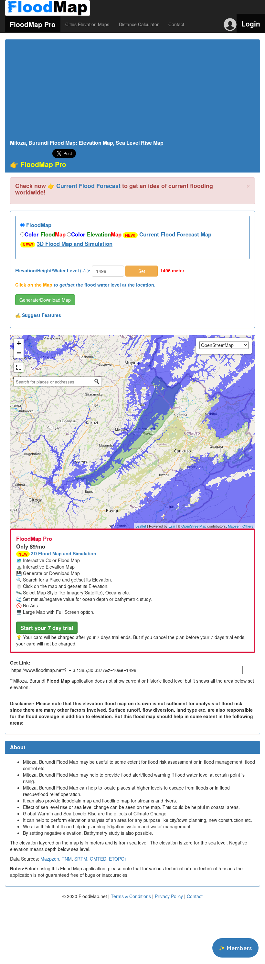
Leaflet (140, 526)
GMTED (98, 858)
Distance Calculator (139, 24)
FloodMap (38, 225)
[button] (47, 628)
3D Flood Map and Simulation (74, 243)
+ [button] (19, 343)
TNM (67, 858)
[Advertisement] (132, 91)
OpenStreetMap (193, 526)
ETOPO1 (118, 858)
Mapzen (234, 526)
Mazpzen (49, 858)
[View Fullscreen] (19, 367)
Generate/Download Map (45, 300)
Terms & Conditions (131, 896)
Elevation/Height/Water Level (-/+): (52, 270)
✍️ (38, 315)
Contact (176, 24)
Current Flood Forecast (88, 186)
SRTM (80, 858)
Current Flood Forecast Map (175, 234)
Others (247, 526)
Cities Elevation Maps (87, 24)
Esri (172, 526)
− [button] (19, 353)
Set (141, 271)
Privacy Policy (169, 896)
